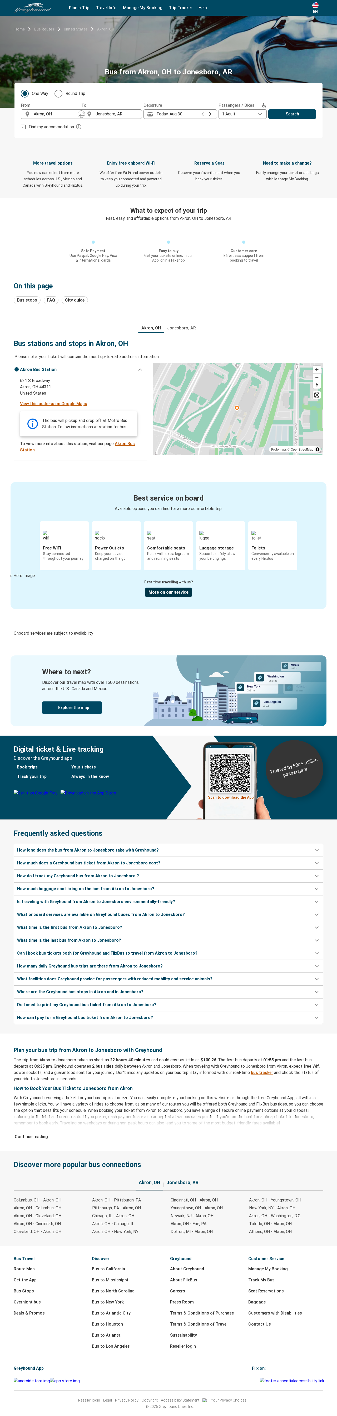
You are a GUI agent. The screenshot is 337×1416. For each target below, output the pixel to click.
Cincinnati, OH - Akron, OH (194, 1200)
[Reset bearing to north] (317, 385)
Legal (107, 1400)
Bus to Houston (107, 1324)
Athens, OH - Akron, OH (270, 1231)
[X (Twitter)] (259, 1380)
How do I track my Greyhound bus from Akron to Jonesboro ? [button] (78, 875)
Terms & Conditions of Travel (198, 1324)
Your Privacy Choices (228, 1400)
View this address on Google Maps (53, 403)
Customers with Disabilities (275, 1313)
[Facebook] (253, 1380)
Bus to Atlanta (106, 1335)
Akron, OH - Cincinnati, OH (37, 1223)
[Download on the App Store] (65, 1381)
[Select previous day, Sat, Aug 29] (202, 114)
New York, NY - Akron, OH (272, 1207)
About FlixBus (183, 1279)
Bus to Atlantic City (111, 1313)
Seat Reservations (266, 1290)
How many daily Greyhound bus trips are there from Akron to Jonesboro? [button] (90, 966)
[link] (168, 690)
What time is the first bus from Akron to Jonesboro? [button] (69, 927)
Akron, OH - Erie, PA (188, 1223)
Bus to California (108, 1268)
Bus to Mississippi (110, 1279)
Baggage (257, 1302)
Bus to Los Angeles (111, 1346)
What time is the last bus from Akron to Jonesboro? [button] (69, 940)
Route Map (24, 1268)
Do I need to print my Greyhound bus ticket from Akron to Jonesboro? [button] (86, 1004)
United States (76, 29)
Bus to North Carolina (113, 1290)
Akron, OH (105, 29)
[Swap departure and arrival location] (81, 114)
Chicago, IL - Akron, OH (113, 1215)
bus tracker (262, 1072)
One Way (40, 93)
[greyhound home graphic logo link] (33, 8)
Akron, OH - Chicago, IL (113, 1223)
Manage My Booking (268, 1268)
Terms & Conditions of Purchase (202, 1313)
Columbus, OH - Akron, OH (37, 1200)
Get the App (25, 1279)
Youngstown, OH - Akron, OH (197, 1207)
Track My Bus (261, 1279)
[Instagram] (254, 1380)
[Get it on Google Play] (32, 1381)
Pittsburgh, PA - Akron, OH (116, 1207)
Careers (177, 1290)
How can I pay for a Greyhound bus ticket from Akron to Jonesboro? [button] (85, 1017)
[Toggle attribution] (317, 449)
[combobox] (56, 114)
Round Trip (75, 93)
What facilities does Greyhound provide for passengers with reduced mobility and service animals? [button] (114, 978)
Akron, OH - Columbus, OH (37, 1207)
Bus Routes (44, 29)
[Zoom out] (317, 377)
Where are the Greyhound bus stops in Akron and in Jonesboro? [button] (80, 991)
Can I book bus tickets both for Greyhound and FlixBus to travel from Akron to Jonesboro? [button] (107, 953)
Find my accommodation (51, 126)
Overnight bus (27, 1302)
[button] (80, 369)
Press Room (182, 1302)
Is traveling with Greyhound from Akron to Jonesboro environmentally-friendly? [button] (96, 901)
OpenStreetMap (302, 449)
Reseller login (183, 1346)
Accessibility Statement (180, 1400)
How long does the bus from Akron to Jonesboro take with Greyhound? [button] (88, 850)
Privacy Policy (126, 1400)
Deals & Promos (29, 1313)
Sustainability (183, 1335)
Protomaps (279, 449)
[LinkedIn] (257, 1380)
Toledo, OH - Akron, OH (270, 1223)
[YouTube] (256, 1380)
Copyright (150, 1400)
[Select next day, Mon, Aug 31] (210, 114)
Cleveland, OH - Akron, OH (37, 1231)
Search (292, 113)
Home (19, 29)
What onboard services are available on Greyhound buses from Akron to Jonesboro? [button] (101, 914)
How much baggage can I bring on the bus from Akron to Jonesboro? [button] (85, 888)
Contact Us (259, 1324)
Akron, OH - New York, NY (115, 1231)
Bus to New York (108, 1302)
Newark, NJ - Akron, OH (192, 1215)
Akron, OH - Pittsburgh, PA (116, 1200)
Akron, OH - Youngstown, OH (275, 1200)
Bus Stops (24, 1290)
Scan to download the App (231, 797)
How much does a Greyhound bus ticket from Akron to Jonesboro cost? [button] (88, 862)
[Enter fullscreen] (317, 395)
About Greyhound (187, 1268)
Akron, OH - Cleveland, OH (37, 1215)
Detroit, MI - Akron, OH (192, 1231)
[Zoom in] (317, 369)
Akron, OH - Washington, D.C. (275, 1215)
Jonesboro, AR (181, 327)
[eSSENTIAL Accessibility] (293, 1380)
